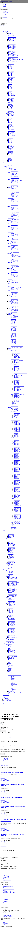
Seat (10, 281)
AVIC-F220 (16, 422)
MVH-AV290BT (17, 523)
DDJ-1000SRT (11, 71)
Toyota (10, 295)
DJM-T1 (10, 145)
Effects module (10, 149)
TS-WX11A (16, 409)
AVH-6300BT (17, 503)
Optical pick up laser (12, 655)
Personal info (6, 899)
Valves (9, 661)
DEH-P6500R (16, 467)
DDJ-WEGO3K (11, 95)
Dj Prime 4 (10, 165)
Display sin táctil (11, 650)
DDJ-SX (10, 87)
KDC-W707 (16, 393)
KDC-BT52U (16, 369)
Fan (9, 662)
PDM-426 (10, 549)
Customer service (6, 887)
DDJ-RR (10, 74)
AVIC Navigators (15, 420)
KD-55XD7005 (11, 623)
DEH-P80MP (16, 478)
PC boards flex (14, 404)
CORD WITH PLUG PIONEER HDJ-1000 (12, 797)
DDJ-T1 (10, 93)
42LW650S (10, 575)
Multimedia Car (15, 417)
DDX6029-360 (17, 396)
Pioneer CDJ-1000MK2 (13, 55)
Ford (10, 211)
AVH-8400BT (17, 504)
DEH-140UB (16, 443)
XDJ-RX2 (10, 105)
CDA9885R (13, 319)
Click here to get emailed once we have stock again (11, 737)
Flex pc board (14, 173)
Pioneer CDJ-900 (11, 52)
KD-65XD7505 (11, 619)
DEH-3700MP (17, 454)
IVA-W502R (13, 340)
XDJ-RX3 (10, 106)
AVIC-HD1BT (17, 431)
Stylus (9, 565)
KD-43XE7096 (11, 622)
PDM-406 (10, 550)
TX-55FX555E (11, 601)
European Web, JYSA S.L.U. (9, 892)
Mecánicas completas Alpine (17, 347)
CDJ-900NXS (11, 53)
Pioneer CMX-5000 (12, 62)
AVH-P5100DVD (17, 510)
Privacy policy (6, 877)
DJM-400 (10, 119)
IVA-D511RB (14, 334)
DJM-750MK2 (11, 126)
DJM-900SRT (11, 132)
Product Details (6, 759)
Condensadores (11, 646)
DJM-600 (10, 122)
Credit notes (5, 901)
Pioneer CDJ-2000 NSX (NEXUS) (15, 59)
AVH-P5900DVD (17, 512)
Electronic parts (10, 644)
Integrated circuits (12, 645)
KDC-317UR (16, 377)
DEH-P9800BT (17, 487)
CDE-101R (13, 320)
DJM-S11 (10, 144)
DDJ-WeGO (11, 94)
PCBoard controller (15, 250)
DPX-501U (16, 364)
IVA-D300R (13, 332)
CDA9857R (13, 317)
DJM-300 (10, 117)
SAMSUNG (9, 576)
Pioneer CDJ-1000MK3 (13, 57)
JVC (10, 349)
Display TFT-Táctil (15, 238)
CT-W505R (10, 542)
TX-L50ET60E (11, 602)
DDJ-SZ (10, 91)
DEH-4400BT (17, 456)
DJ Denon (6, 162)
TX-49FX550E (11, 598)
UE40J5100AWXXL (12, 581)
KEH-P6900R (16, 438)
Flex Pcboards (14, 269)
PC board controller (15, 178)
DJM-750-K (10, 125)
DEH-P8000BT (17, 477)
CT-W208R (10, 541)
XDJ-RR (10, 107)
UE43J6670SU (11, 590)
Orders (4, 900)
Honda (10, 220)
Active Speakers (15, 408)
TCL (8, 638)
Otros (9, 663)
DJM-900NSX (11, 129)
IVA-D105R (13, 329)
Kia (10, 226)
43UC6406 (10, 614)
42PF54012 (10, 605)
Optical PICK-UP (14, 176)
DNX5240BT (16, 399)
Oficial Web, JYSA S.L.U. (8, 891)
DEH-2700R (16, 450)
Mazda (10, 243)
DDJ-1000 (10, 70)
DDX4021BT (16, 356)
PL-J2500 (10, 159)
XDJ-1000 (10, 111)
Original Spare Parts (15, 252)
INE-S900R (13, 327)
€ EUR (4, 4)
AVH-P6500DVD (17, 515)
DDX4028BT (16, 395)
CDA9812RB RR (14, 316)
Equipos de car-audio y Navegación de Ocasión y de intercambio (16, 674)
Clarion (9, 348)
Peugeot (11, 262)
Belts (9, 568)
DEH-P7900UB (17, 476)
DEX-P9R (16, 490)
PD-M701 (10, 551)
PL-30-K (10, 160)
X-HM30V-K (11, 559)
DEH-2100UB (17, 447)
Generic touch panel (12, 656)
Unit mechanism (14, 234)
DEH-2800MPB (17, 451)
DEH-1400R (16, 497)
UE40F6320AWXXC (12, 578)
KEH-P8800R (16, 441)
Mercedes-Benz (12, 246)
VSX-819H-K (11, 556)
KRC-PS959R (17, 361)
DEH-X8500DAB (17, 496)
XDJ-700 (10, 109)
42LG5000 (10, 571)
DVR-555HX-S (11, 548)
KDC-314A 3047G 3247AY (19, 376)
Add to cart (3, 731)
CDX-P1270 (16, 415)
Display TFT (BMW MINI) (16, 180)
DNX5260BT (16, 397)
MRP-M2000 (13, 344)
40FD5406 (10, 612)
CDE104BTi (13, 322)
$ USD (4, 6)
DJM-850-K (10, 128)
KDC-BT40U (16, 368)
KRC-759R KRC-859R (18, 360)
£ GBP (4, 5)
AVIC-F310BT (17, 423)
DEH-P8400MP (17, 480)
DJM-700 (10, 124)
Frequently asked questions (8, 889)
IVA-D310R (13, 333)
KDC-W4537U (17, 390)
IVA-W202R (13, 337)
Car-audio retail (10, 313)
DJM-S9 (10, 142)
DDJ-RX (10, 75)
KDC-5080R (16, 382)
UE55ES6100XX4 (12, 596)
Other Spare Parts (14, 528)
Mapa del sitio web (7, 880)
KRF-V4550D (11, 532)
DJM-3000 (10, 136)
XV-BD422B (11, 561)
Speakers (9, 32)
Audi (10, 172)
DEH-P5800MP (17, 465)
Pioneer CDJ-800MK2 (13, 50)
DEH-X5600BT (17, 491)
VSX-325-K (10, 555)
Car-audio (6, 166)
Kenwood (11, 352)
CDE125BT (13, 323)
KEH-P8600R (16, 440)
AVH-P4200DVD (17, 508)
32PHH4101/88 (11, 604)
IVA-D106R (13, 330)
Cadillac (11, 183)
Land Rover (11, 236)
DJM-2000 (10, 134)
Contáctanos (5, 878)
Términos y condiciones (8, 886)
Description (5, 758)
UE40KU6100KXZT (12, 594)
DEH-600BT (16, 458)
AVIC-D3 (16, 421)
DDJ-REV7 (10, 100)
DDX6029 (16, 354)
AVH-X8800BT (17, 521)
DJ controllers (10, 65)
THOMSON (9, 606)
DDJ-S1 (10, 79)
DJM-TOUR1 (11, 146)
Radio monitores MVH (17, 522)
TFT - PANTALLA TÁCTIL (17, 277)
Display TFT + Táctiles (16, 287)
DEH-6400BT (17, 461)
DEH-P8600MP (17, 482)
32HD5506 (10, 609)
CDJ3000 (10, 60)
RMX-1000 (10, 152)
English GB (5, 12)
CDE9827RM (14, 326)
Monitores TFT (11, 691)
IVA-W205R (13, 339)
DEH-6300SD (17, 460)
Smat (10, 286)
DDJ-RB (10, 73)
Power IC (13, 254)
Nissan (10, 253)
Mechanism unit (14, 171)
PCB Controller (14, 305)
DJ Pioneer (6, 31)
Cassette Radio (15, 359)
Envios (4, 890)
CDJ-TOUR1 (11, 64)
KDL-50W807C (11, 629)
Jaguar (10, 223)
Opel (10, 258)
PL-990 (9, 158)
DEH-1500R (16, 444)
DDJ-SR (10, 85)
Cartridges (10, 567)
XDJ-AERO (11, 101)
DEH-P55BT (16, 463)
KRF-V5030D (11, 534)
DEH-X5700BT (17, 493)
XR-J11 (10, 558)
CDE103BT (13, 321)
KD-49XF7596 (11, 621)
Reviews (5, 760)
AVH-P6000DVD (17, 514)
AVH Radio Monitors (16, 498)
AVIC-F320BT (17, 424)
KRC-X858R (16, 362)
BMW (12, 679)
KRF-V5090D (11, 535)
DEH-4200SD (17, 455)
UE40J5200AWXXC (12, 595)
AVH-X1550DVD (17, 518)
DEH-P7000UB (17, 471)
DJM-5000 (10, 138)
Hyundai (11, 218)
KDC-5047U (16, 381)
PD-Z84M (10, 552)
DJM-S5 (10, 141)
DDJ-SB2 (10, 81)
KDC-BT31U (16, 367)
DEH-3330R (16, 453)
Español (4, 11)
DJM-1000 (10, 133)
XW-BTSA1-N (11, 562)
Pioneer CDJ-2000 (12, 58)
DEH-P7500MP (17, 474)
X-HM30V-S (11, 557)
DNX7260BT (16, 400)
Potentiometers (11, 658)
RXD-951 (10, 537)
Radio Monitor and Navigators (18, 394)
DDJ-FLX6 (10, 97)
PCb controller (14, 293)
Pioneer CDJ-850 (11, 51)
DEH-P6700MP (17, 468)
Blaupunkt (13, 678)
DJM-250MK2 (11, 115)
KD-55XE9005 (11, 624)
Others (9, 670)
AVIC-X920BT (17, 436)
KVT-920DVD (17, 355)
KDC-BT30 (16, 366)
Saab (10, 279)
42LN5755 (10, 574)
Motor (9, 653)
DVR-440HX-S (11, 544)
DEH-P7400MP (17, 473)
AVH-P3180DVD (17, 507)
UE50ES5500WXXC (12, 589)
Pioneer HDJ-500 (12, 35)
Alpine (10, 314)
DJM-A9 (10, 139)
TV (5, 569)
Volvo (10, 308)
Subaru (10, 290)
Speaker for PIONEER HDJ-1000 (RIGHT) (12, 772)
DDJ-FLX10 (11, 98)
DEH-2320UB (17, 449)
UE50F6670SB (11, 588)
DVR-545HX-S (11, 545)
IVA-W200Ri (14, 336)
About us (5, 875)
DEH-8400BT (17, 462)
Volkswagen (11, 301)
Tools (8, 664)
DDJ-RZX (10, 78)
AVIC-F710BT (17, 428)
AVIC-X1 (16, 434)
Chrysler (11, 191)
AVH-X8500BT (17, 520)
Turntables (9, 563)
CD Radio (14, 363)
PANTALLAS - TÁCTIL (16, 256)
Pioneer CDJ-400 (11, 46)
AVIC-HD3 (16, 433)
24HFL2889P (11, 599)
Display (10, 649)
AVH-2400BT (17, 500)
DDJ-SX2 (10, 88)
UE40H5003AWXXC (13, 577)
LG (7, 570)
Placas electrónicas (15, 230)
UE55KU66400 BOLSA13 (14, 582)
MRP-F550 (13, 343)
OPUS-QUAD (11, 112)
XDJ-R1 (10, 102)
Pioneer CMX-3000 (12, 61)
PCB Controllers (14, 196)
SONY (8, 617)
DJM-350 (10, 118)
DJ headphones (10, 34)
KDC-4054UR (17, 380)
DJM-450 (10, 120)
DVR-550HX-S (11, 547)
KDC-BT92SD (17, 371)
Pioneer (11, 407)
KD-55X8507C (11, 628)
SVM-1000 (10, 148)
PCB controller (14, 215)
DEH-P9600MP (17, 485)
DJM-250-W (11, 114)
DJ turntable (9, 155)
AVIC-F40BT (16, 426)
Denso (10, 203)
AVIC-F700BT (17, 427)
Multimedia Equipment (16, 353)
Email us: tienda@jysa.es (8, 916)
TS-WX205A (16, 410)
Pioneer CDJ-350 (11, 45)
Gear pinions (11, 657)
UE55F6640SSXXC (12, 579)
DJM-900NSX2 (11, 131)
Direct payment (6, 695)
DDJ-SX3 (10, 89)
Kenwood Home (10, 531)
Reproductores (11, 693)
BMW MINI (12, 179)
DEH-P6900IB (17, 470)
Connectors (13, 403)
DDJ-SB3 (10, 82)
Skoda (9, 285)
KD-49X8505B (11, 635)
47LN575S (10, 572)
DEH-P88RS (16, 483)
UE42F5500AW (11, 592)
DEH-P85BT (16, 481)
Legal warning (6, 876)
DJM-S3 (10, 140)
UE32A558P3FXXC (12, 585)
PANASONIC (10, 597)
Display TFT (13, 169)
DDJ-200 (10, 66)
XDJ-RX (10, 104)
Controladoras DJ (10, 164)
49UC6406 (10, 611)
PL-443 (9, 161)
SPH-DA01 (16, 418)
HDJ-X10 (10, 39)
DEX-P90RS (16, 484)
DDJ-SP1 (10, 84)
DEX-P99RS (16, 489)
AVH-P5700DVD (17, 511)
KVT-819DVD (17, 357)
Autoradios (10, 672)
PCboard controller (15, 276)
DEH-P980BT (17, 488)
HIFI (5, 530)
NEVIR (8, 636)
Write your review (4, 765)
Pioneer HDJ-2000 (12, 38)
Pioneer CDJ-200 (11, 44)
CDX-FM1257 (17, 413)
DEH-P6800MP (17, 469)
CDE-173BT (13, 324)
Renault (11, 273)
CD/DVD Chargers (16, 411)
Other (5, 643)
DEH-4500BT (17, 457)
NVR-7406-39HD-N (12, 637)
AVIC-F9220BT (17, 430)
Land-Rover (13, 683)
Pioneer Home (10, 538)
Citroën (10, 198)
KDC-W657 (16, 391)
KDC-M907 (16, 384)
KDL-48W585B (11, 618)
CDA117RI (13, 315)
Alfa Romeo (11, 168)
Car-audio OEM (10, 167)
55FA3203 (10, 616)
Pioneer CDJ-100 (11, 42)
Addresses (5, 902)
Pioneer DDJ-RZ (11, 77)
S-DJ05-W (10, 33)
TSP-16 (10, 154)
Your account (3, 894)
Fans (12, 529)
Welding (10, 668)
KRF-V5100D (11, 536)
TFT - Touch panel (15, 209)
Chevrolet (11, 187)
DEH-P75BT (16, 475)
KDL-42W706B (11, 634)
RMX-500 (10, 151)
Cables (12, 402)
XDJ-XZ (10, 108)
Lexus (10, 240)
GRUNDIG (9, 641)
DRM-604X (10, 543)
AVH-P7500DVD (17, 517)
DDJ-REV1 (10, 99)
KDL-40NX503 (11, 631)
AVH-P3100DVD (17, 505)
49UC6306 (10, 610)
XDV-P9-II (16, 416)
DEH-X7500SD (17, 494)
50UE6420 (10, 615)
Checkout (2, 25)
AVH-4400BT (17, 501)
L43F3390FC (11, 639)
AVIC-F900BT (17, 429)
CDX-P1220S (16, 414)
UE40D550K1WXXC (13, 583)
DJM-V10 (10, 147)
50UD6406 (10, 608)
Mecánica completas (15, 288)
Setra (9, 283)
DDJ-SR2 (10, 86)
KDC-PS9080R (17, 387)
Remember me (17, 749)
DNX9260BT (16, 401)
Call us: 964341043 (7, 915)
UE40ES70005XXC (12, 587)
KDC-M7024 (16, 383)
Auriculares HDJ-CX (12, 40)
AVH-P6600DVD (17, 516)
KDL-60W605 (11, 632)
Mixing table (9, 113)
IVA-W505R (13, 341)
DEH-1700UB (17, 446)
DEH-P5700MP (17, 464)
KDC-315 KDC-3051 (18, 375)
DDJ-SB (10, 80)
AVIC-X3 (16, 435)
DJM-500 (10, 121)
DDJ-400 (10, 67)
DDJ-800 (10, 68)
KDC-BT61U (16, 370)
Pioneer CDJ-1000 (12, 54)
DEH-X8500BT (17, 495)
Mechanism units (14, 248)
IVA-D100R (13, 328)
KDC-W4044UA (17, 389)
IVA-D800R (13, 335)
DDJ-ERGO (11, 72)
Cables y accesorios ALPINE (17, 346)
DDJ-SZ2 (10, 92)
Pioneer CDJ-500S (12, 47)
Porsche (11, 268)
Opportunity (9, 671)
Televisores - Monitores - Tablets (15, 692)
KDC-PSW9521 (17, 388)
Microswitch (13, 527)
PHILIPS (9, 603)
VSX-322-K (10, 554)
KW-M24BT (13, 350)
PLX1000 (10, 156)
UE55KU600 (11, 591)
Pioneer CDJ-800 (11, 48)
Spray (9, 669)
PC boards (10, 651)
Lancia (10, 232)
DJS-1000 (10, 153)
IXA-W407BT (14, 342)
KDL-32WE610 (11, 625)
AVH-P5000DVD (17, 509)
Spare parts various (15, 192)
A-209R (10, 540)
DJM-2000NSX (11, 135)
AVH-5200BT (17, 502)
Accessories (10, 564)
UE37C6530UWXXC (13, 584)
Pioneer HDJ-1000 (12, 37)
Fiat (10, 206)
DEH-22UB (16, 448)
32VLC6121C (11, 642)
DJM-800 (10, 127)
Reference (3, 727)
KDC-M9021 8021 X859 (19, 386)
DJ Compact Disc (10, 41)
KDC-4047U (16, 379)
